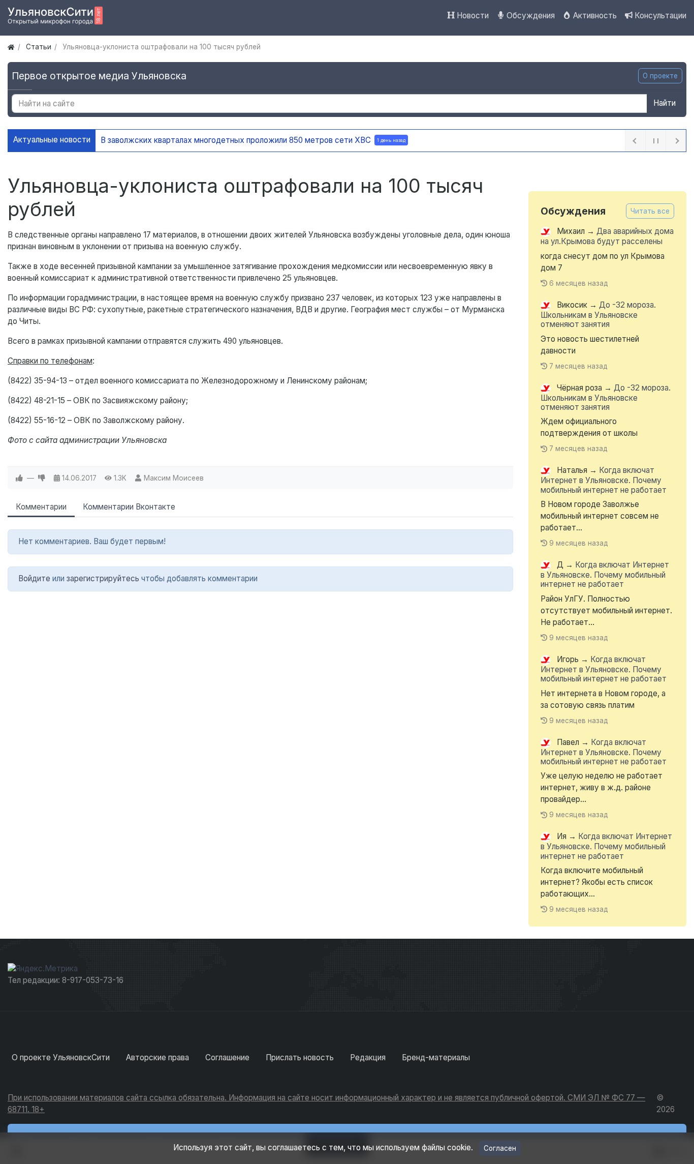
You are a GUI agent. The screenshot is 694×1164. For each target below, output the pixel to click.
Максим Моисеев (174, 478)
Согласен (500, 1148)
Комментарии (41, 507)
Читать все (650, 211)
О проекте (660, 76)
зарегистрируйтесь (103, 578)
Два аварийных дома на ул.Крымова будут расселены (607, 237)
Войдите (34, 578)
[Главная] (11, 47)
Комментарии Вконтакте (129, 507)
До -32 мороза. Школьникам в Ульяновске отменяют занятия (598, 314)
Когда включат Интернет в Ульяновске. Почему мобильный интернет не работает (604, 480)
